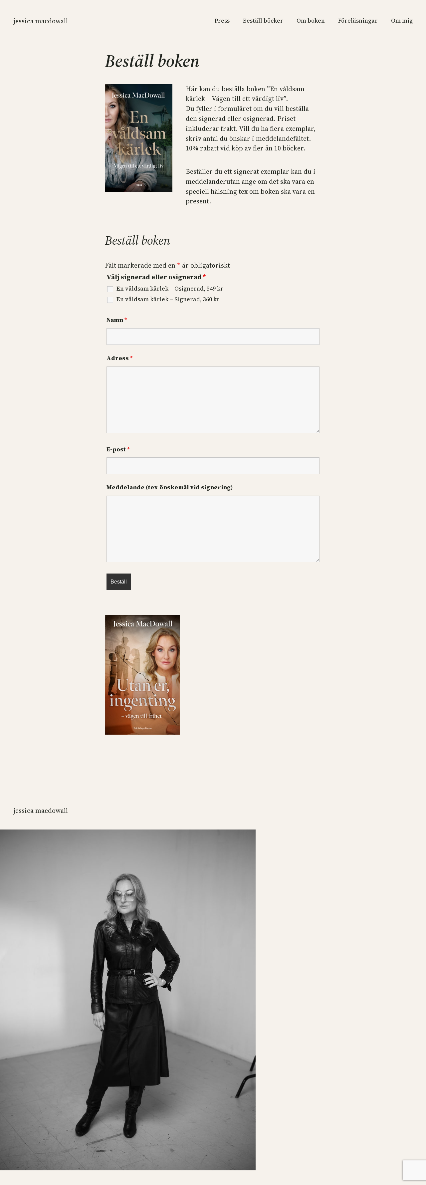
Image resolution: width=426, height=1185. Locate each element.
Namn (116, 320)
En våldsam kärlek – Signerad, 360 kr (168, 299)
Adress (119, 358)
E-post (117, 449)
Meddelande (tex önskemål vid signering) (169, 487)
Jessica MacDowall (40, 21)
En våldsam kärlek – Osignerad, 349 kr (169, 288)
